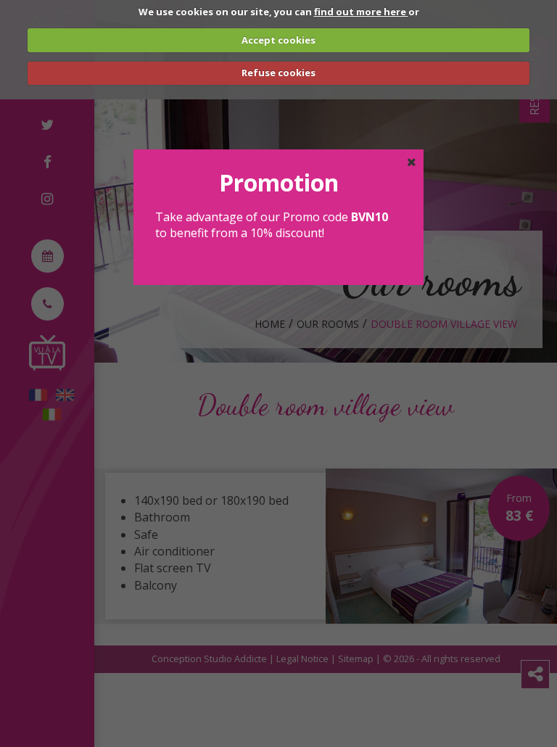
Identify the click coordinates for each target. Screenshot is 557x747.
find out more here (361, 11)
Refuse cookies (278, 72)
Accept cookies (278, 39)
